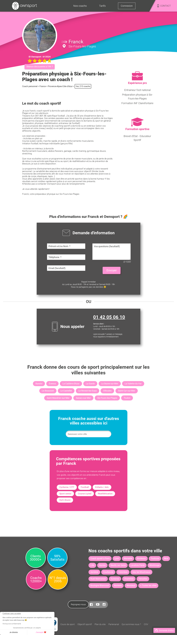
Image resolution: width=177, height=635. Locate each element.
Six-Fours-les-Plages (107, 398)
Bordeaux (141, 558)
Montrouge (155, 565)
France (43, 86)
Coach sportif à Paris (100, 558)
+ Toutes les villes (148, 585)
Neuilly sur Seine (118, 565)
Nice (166, 558)
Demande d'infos (166, 630)
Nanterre (118, 585)
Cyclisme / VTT (66, 487)
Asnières (94, 572)
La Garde (90, 383)
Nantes (102, 565)
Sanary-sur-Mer (83, 398)
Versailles (143, 579)
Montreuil (131, 585)
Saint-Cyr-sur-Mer (126, 390)
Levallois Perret (138, 565)
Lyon (117, 558)
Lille (92, 565)
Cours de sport (67, 624)
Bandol (39, 383)
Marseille (128, 558)
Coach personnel (29, 86)
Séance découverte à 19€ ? (39, 66)
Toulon (127, 398)
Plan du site (100, 624)
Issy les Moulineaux (141, 572)
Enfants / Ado (102, 487)
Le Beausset (48, 390)
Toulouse (155, 558)
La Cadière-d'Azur (70, 383)
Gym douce (64, 500)
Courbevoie (108, 572)
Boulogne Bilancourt (99, 585)
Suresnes (115, 579)
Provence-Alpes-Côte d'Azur (60, 86)
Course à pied (84, 493)
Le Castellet (66, 390)
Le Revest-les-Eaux (87, 390)
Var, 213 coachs (83, 86)
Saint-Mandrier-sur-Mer (58, 398)
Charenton (129, 579)
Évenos (52, 383)
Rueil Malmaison (98, 579)
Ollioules (107, 390)
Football (85, 487)
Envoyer (112, 270)
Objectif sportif (84, 624)
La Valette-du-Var (133, 383)
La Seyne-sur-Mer (109, 383)
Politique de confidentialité (12, 624)
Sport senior (65, 493)
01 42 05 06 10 (109, 317)
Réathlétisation (105, 493)
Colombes (123, 572)
